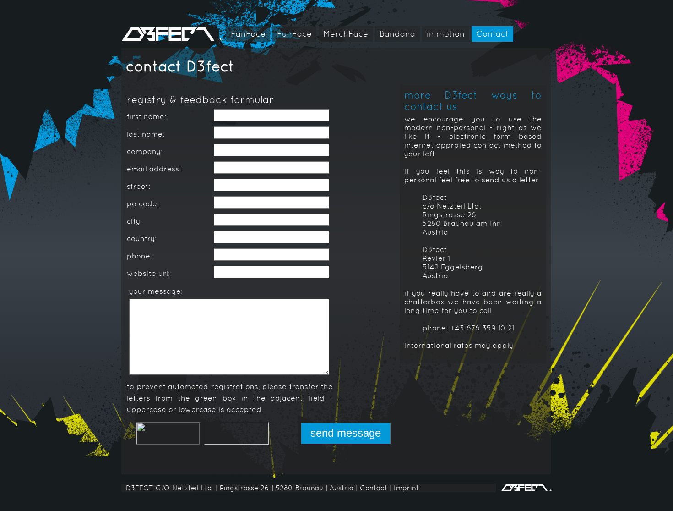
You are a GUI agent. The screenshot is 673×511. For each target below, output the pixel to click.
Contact (492, 33)
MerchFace (345, 33)
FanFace (248, 33)
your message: (156, 291)
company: (145, 151)
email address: (154, 169)
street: (138, 186)
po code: (143, 203)
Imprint (406, 488)
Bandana (397, 33)
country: (142, 238)
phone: (139, 256)
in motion (446, 33)
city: (134, 221)
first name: (146, 116)
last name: (145, 134)
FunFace (294, 33)
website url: (148, 273)
